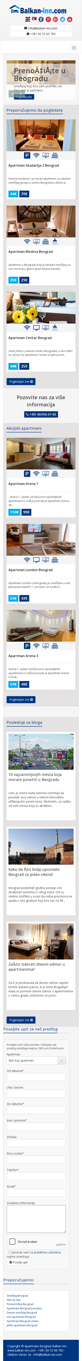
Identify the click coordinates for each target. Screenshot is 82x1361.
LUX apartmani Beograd (21, 1317)
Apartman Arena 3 (23, 656)
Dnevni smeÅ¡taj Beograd (22, 1312)
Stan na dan (14, 1300)
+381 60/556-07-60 (42, 414)
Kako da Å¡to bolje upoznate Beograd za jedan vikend (34, 872)
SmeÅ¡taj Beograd (17, 1295)
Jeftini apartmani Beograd (22, 1325)
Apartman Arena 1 (23, 483)
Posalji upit (20, 1262)
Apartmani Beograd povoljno (24, 1308)
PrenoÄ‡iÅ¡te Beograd (20, 1304)
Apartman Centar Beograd (30, 337)
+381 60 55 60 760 (42, 34)
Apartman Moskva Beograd (30, 251)
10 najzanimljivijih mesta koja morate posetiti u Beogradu (35, 777)
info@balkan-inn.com (47, 1355)
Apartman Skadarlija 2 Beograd (33, 165)
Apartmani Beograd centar (23, 1321)
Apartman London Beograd (30, 570)
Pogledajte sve (19, 381)
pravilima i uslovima (47, 1252)
